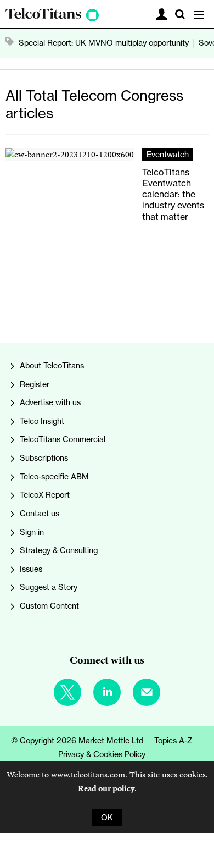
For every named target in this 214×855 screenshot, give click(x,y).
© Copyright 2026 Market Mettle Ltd (77, 741)
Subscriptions (44, 458)
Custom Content (49, 606)
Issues (31, 569)
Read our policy (106, 788)
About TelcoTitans (52, 366)
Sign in (32, 532)
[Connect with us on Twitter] (67, 692)
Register (34, 384)
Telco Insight (42, 421)
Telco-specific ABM (54, 477)
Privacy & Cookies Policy (101, 754)
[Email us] (146, 692)
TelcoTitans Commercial (62, 439)
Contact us (39, 513)
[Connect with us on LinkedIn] (107, 692)
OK (107, 818)
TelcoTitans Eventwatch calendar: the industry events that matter (173, 194)
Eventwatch (168, 154)
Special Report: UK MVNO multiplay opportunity (104, 43)
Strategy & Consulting (59, 550)
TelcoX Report (45, 495)
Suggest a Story (48, 587)
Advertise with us (50, 402)
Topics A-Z (173, 741)
